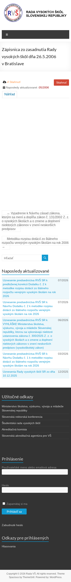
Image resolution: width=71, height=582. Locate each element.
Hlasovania (9, 546)
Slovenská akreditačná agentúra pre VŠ (26, 435)
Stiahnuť (61, 82)
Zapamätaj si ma (16, 503)
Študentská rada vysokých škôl (21, 423)
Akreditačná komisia (14, 429)
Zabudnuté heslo (12, 525)
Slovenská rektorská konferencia (22, 416)
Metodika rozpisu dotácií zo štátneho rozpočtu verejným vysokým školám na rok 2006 (35, 242)
